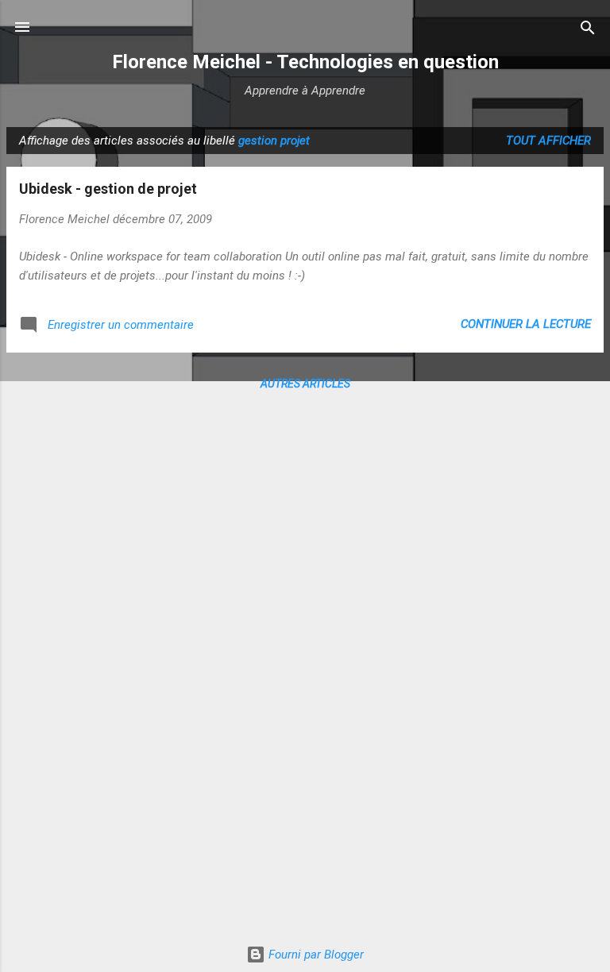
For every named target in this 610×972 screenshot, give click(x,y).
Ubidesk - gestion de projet (108, 188)
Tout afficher (548, 140)
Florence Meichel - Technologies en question (305, 62)
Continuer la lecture (526, 324)
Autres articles (305, 383)
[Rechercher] (587, 29)
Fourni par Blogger (314, 954)
